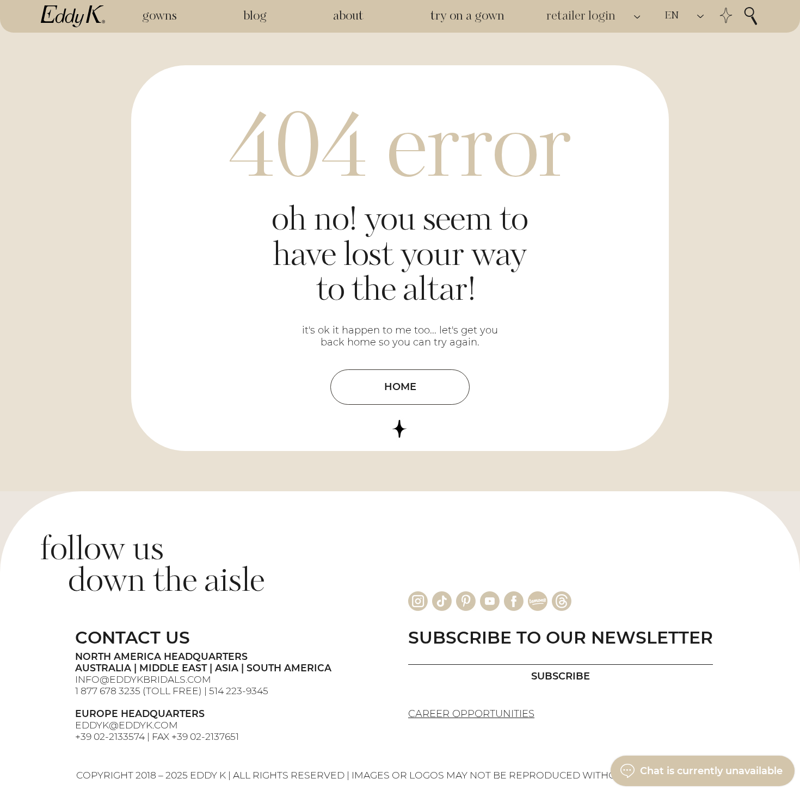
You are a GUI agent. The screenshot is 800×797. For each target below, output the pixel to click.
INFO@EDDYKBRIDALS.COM (144, 679)
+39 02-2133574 (110, 736)
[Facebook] (514, 601)
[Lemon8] (537, 601)
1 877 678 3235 (107, 690)
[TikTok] (442, 601)
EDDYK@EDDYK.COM (126, 725)
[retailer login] (637, 16)
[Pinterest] (466, 601)
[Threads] (561, 601)
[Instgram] (418, 601)
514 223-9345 (238, 690)
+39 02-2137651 (205, 736)
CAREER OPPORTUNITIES (471, 714)
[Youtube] (490, 601)
